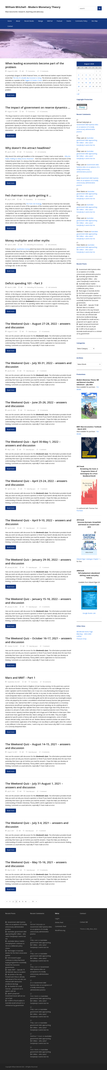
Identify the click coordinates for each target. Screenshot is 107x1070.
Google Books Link (89, 613)
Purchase (80, 511)
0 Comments (44, 111)
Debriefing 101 (31, 245)
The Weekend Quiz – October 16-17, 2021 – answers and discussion (38, 640)
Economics (31, 71)
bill (23, 71)
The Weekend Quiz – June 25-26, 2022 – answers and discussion (36, 404)
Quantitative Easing (22, 249)
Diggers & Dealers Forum (33, 80)
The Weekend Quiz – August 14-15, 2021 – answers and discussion (37, 746)
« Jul (78, 94)
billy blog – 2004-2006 (84, 634)
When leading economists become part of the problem (34, 65)
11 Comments (44, 71)
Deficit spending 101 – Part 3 (23, 283)
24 (78, 86)
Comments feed (60, 926)
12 (86, 79)
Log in (57, 919)
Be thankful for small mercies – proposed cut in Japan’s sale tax (14, 988)
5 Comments (44, 870)
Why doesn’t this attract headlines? (28, 148)
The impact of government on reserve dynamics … (37, 107)
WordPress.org (60, 930)
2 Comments (46, 607)
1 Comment (42, 371)
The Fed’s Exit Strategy (33, 204)
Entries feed (59, 922)
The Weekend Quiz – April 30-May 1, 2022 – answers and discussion (33, 443)
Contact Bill (84, 922)
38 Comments (52, 245)
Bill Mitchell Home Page (85, 632)
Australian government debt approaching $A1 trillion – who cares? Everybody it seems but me (88, 279)
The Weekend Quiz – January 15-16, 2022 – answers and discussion (38, 601)
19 (86, 82)
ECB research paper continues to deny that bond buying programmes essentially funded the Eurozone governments (15, 962)
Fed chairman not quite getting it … (28, 195)
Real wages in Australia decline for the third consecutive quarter (16, 953)
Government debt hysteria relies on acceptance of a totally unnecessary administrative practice (89, 271)
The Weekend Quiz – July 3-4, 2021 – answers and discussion (36, 825)
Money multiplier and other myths (27, 240)
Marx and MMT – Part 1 (20, 678)
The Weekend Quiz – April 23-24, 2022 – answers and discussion (36, 483)
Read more (10, 95)
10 (78, 79)
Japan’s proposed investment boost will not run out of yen (15, 995)
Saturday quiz (32, 331)
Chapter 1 (96, 559)
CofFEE (79, 636)
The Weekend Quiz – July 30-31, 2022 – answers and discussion (38, 365)
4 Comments (41, 199)
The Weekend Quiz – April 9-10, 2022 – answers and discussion (38, 522)
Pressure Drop (81, 639)
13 (90, 79)
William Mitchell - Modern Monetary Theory (32, 7)
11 (33, 901)
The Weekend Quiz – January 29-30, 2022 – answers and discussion (38, 561)
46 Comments (52, 287)
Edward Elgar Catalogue (85, 559)
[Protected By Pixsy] (82, 109)
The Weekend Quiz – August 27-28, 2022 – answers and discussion (37, 325)
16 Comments (47, 682)
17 (78, 82)
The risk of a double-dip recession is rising (27, 78)
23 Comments (42, 152)
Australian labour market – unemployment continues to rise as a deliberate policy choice (89, 286)
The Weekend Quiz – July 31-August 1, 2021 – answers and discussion (34, 785)
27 (90, 86)
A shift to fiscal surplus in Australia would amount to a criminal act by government (89, 331)
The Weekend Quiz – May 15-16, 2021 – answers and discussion (36, 864)
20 (90, 82)
